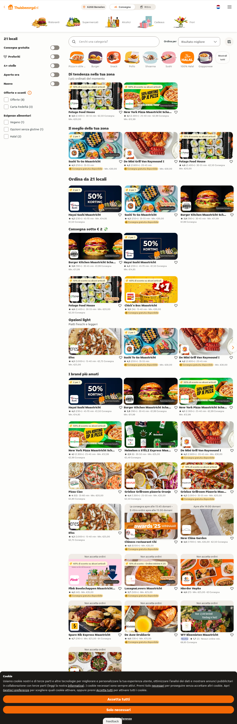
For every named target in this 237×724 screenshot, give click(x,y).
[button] (21, 7)
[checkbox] (77, 59)
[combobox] (117, 41)
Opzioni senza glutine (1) (26, 129)
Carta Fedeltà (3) (21, 107)
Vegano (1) (17, 122)
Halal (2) (15, 136)
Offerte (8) (17, 100)
